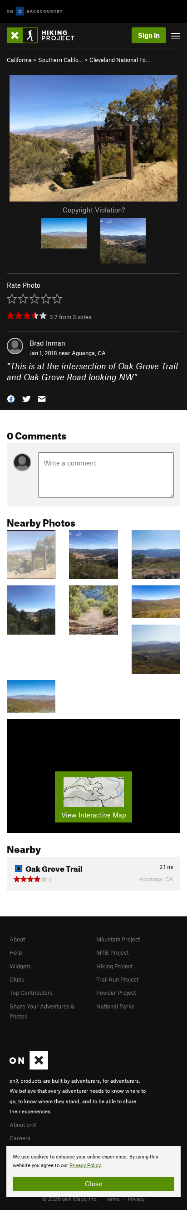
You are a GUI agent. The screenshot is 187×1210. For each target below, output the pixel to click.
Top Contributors (31, 992)
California (19, 59)
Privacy (136, 1198)
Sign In (149, 35)
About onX (23, 1124)
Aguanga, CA (89, 353)
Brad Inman (47, 343)
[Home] (45, 35)
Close (93, 1183)
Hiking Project (114, 966)
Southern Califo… (60, 59)
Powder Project (116, 992)
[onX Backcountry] (34, 11)
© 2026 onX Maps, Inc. (70, 1198)
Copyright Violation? (94, 210)
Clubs (17, 979)
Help (16, 952)
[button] (11, 398)
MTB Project (112, 952)
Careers (20, 1138)
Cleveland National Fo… (119, 59)
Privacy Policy (85, 1166)
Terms (112, 1198)
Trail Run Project (117, 979)
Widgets (20, 966)
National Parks (115, 1006)
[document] (93, 1172)
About (17, 939)
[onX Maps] (29, 1067)
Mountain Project (118, 939)
